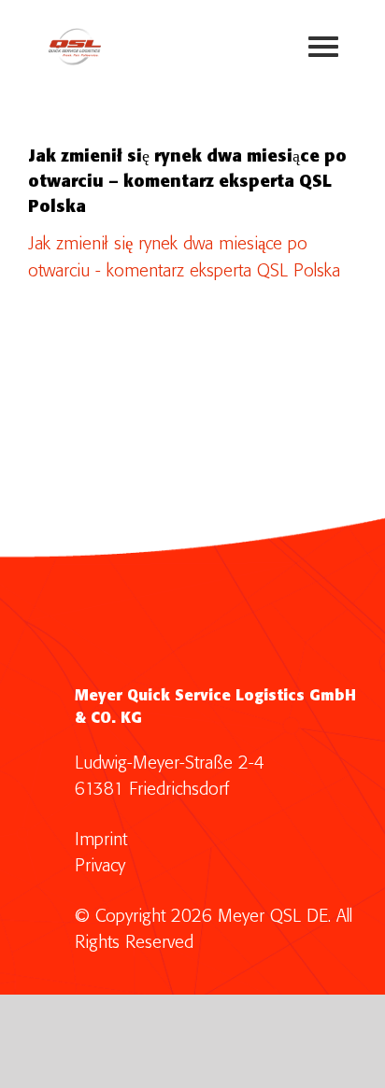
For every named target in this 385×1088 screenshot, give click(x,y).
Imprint (101, 840)
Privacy (100, 866)
